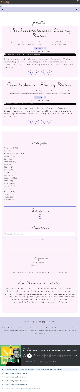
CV (37, 91)
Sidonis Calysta (45, 44)
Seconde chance (50, 94)
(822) (8, 189)
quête (25, 44)
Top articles (66, 327)
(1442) (8, 167)
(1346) (10, 173)
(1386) (8, 170)
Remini (41, 94)
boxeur (19, 42)
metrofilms (67, 91)
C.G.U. (18, 330)
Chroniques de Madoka (37, 302)
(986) (8, 181)
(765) (8, 197)
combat (32, 42)
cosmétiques (30, 91)
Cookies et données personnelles (64, 330)
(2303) (8, 151)
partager (42, 361)
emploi (44, 91)
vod (64, 44)
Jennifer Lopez (56, 91)
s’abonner (30, 361)
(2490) (11, 148)
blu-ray (9, 42)
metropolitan (15, 94)
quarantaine (33, 94)
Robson (31, 44)
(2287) (14, 154)
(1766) (8, 159)
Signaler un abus (9, 330)
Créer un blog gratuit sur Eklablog (50, 327)
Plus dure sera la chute (64, 42)
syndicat (55, 44)
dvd (37, 42)
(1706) (10, 162)
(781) (9, 192)
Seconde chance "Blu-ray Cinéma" (40, 85)
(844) (9, 186)
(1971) (9, 156)
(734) (10, 200)
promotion (18, 44)
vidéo (60, 44)
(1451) (9, 164)
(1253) (10, 178)
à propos (54, 361)
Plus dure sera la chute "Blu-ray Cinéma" (40, 33)
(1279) (9, 175)
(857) (9, 183)
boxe (14, 42)
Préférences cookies (39, 333)
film (40, 42)
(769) (9, 194)
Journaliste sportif (49, 42)
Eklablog (52, 322)
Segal (60, 94)
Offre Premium (48, 330)
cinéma (26, 42)
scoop (37, 44)
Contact (74, 327)
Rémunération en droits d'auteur (32, 330)
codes (22, 91)
